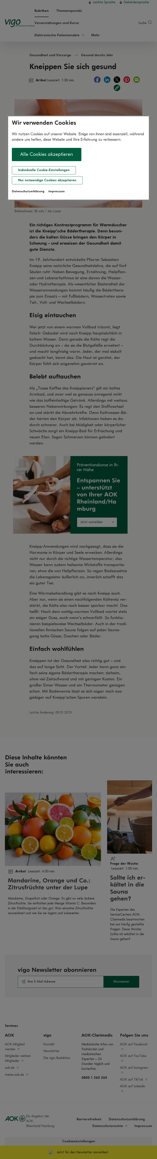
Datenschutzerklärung (28, 191)
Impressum (56, 191)
